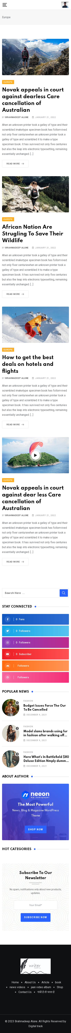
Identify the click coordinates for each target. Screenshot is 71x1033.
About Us (30, 982)
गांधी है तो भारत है (45, 992)
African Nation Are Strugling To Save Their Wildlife (32, 234)
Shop (60, 987)
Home (15, 982)
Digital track (35, 1026)
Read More (13, 163)
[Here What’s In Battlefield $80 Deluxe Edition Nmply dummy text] (10, 759)
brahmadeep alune (17, 117)
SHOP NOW (35, 829)
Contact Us (25, 992)
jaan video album (41, 987)
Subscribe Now (35, 917)
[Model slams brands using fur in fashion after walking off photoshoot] (10, 733)
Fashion (28, 701)
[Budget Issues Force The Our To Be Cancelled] (10, 707)
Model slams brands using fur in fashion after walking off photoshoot (45, 735)
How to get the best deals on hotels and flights (28, 364)
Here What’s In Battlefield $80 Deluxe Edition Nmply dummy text (46, 760)
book (58, 982)
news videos (17, 987)
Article (45, 982)
